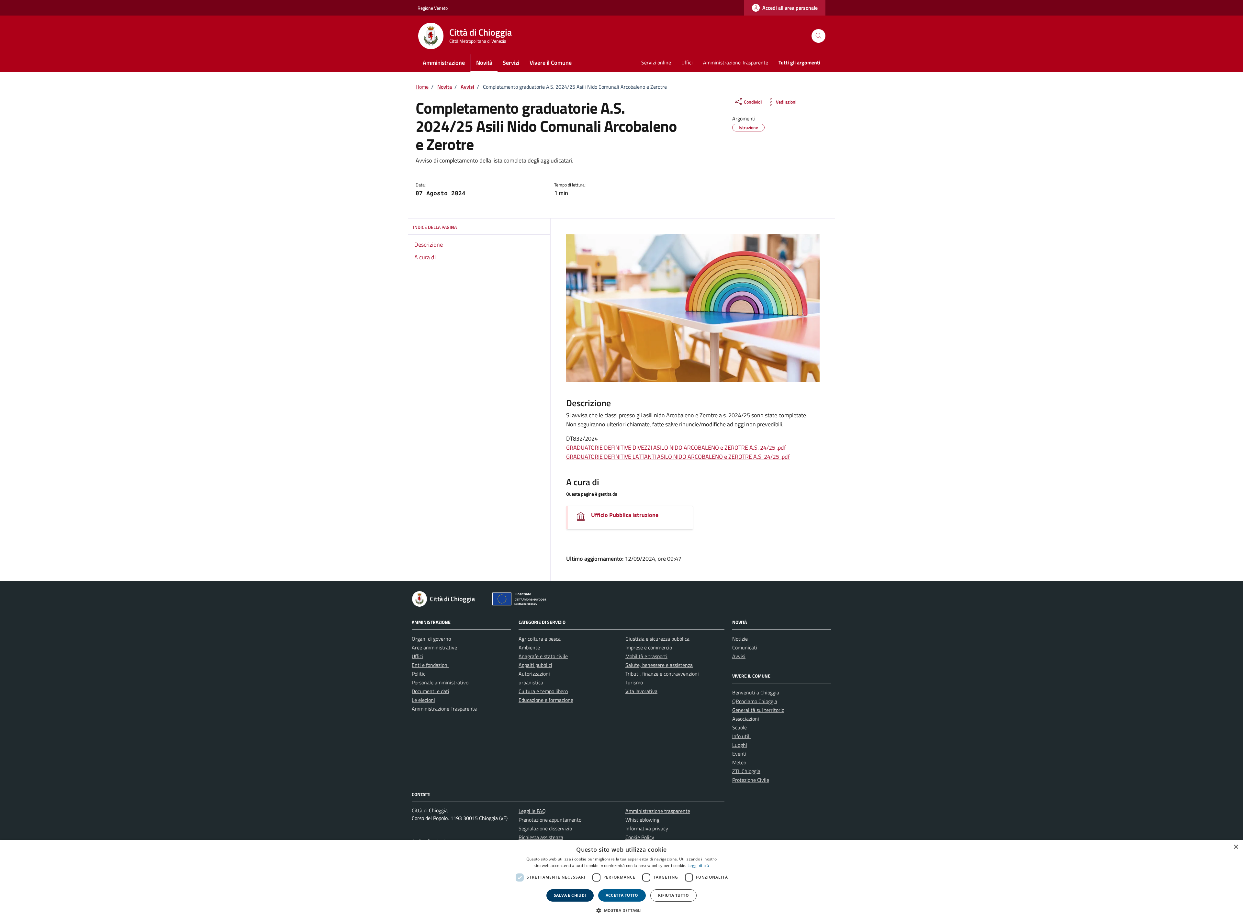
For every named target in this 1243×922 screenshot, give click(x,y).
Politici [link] (419, 674)
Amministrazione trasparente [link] (657, 811)
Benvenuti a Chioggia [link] (755, 692)
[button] (621, 910)
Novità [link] (484, 62)
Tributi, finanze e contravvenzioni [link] (662, 674)
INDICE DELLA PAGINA (435, 227)
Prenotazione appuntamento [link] (550, 820)
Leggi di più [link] (698, 865)
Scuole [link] (739, 727)
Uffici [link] (687, 62)
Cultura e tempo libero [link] (543, 691)
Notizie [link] (740, 639)
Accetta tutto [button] (622, 895)
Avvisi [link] (738, 656)
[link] (784, 8)
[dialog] (621, 881)
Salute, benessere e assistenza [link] (659, 665)
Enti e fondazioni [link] (430, 665)
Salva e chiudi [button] (570, 895)
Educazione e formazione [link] (546, 700)
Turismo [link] (634, 682)
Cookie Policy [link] (639, 837)
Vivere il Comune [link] (551, 62)
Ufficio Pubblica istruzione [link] (624, 515)
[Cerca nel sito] (818, 36)
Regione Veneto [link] (433, 8)
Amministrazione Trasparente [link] (735, 62)
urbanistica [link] (531, 682)
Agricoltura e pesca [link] (540, 639)
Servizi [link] (511, 62)
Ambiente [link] (529, 647)
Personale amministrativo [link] (440, 682)
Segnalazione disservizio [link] (545, 828)
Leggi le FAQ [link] (532, 811)
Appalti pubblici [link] (535, 665)
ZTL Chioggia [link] (746, 771)
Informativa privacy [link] (646, 828)
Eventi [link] (739, 754)
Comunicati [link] (744, 647)
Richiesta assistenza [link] (541, 837)
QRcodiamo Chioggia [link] (754, 701)
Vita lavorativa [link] (641, 691)
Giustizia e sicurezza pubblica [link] (657, 639)
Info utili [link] (741, 736)
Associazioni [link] (745, 719)
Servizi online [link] (656, 62)
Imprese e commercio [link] (648, 647)
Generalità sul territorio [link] (758, 710)
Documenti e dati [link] (430, 691)
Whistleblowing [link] (642, 820)
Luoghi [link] (739, 745)
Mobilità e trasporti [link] (646, 656)
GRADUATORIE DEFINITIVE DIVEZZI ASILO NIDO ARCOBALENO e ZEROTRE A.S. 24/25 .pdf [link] (676, 447)
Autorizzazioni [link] (534, 674)
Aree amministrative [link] (434, 647)
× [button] (1235, 847)
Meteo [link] (739, 762)
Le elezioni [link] (423, 700)
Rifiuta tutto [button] (673, 895)
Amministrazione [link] (444, 62)
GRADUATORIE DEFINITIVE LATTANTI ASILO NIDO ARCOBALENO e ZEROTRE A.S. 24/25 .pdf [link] (678, 456)
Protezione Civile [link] (750, 780)
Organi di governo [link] (431, 639)
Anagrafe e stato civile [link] (543, 656)
